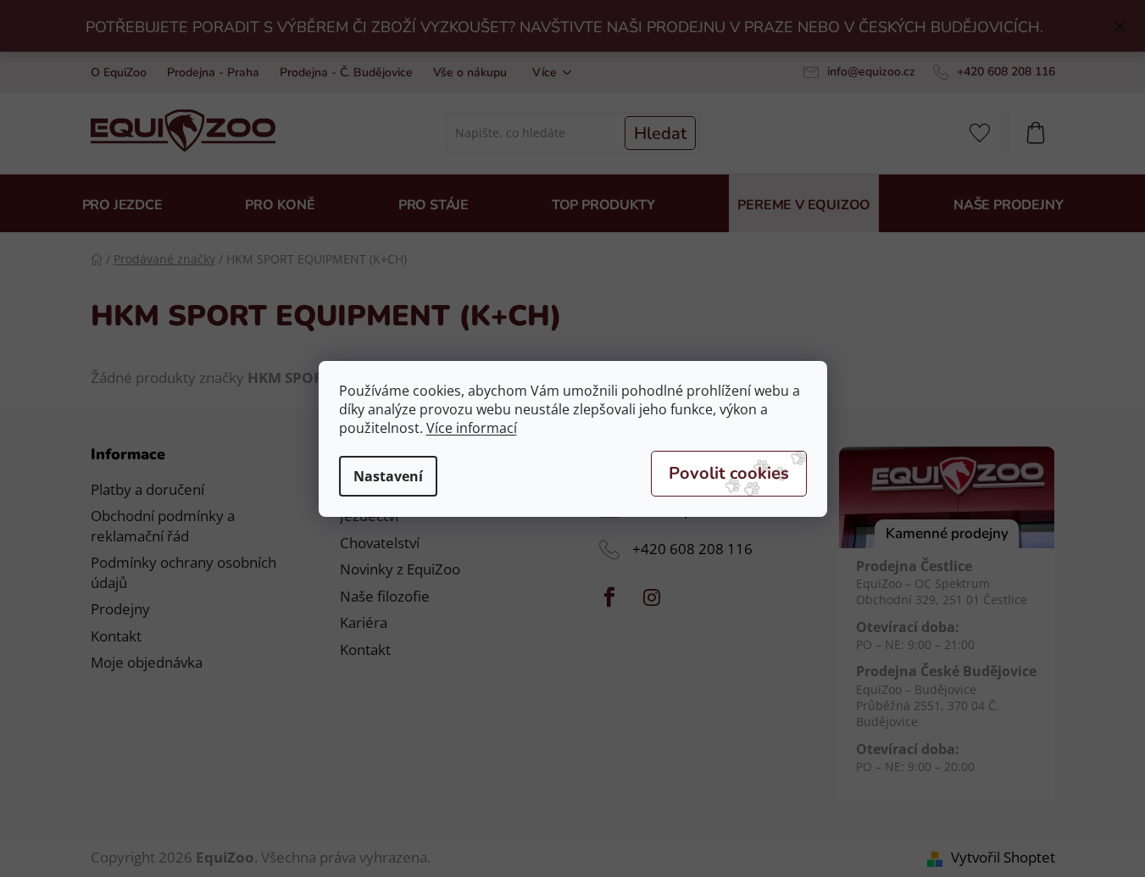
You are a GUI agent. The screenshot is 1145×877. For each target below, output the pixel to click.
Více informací (471, 428)
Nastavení (388, 476)
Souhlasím (729, 474)
